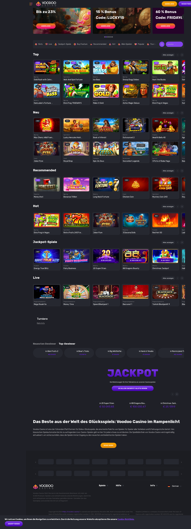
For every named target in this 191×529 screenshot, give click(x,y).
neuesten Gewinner (44, 344)
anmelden (45, 26)
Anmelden (169, 4)
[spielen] (47, 66)
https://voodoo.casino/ (71, 512)
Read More (108, 445)
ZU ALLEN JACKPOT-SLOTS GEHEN (132, 388)
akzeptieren (14, 524)
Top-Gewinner (67, 344)
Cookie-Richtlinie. (125, 519)
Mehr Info (41, 323)
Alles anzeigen (168, 55)
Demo (47, 72)
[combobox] (174, 44)
